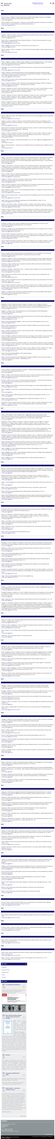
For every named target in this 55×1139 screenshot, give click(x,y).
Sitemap (7, 1137)
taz (5, 990)
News (5, 981)
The (3, 990)
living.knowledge (48, 1134)
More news (23, 1116)
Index (3, 1137)
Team (4, 974)
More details (5, 955)
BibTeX (10, 955)
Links (5, 964)
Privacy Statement (6, 1138)
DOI (19, 955)
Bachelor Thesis (6, 969)
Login (11, 1137)
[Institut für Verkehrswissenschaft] (40, 3)
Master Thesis (6, 972)
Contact (4, 977)
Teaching (4, 967)
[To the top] (53, 1136)
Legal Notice (16, 1137)
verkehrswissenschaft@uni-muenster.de (10, 1131)
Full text (15, 955)
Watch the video (6, 1111)
